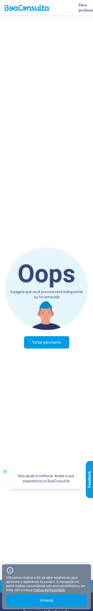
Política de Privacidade (49, 590)
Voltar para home (46, 342)
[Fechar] (5, 471)
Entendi (46, 600)
